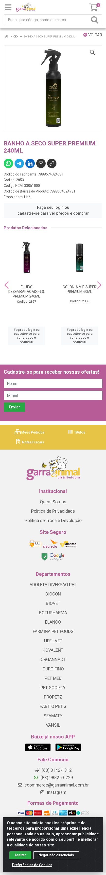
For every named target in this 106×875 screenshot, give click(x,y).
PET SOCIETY (53, 687)
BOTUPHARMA (53, 612)
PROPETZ (53, 697)
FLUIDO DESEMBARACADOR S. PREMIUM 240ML (26, 291)
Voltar (94, 35)
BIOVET (53, 603)
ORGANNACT (53, 659)
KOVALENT (53, 650)
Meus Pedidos (32, 432)
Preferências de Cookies (32, 865)
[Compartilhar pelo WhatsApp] (8, 163)
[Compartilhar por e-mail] (41, 163)
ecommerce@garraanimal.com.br (56, 785)
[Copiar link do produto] (51, 163)
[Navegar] (6, 285)
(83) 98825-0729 (56, 777)
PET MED (53, 678)
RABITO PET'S (53, 706)
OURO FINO (53, 668)
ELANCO (53, 622)
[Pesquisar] (95, 20)
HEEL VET (53, 640)
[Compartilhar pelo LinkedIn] (30, 163)
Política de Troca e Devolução (53, 520)
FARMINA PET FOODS (53, 631)
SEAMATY (53, 715)
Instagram (56, 792)
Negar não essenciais (56, 855)
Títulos (79, 432)
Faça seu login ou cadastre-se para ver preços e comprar (53, 210)
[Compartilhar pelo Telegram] (19, 163)
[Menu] (8, 7)
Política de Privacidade (53, 511)
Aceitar (20, 855)
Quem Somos (53, 501)
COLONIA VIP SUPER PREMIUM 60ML (79, 289)
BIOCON (53, 594)
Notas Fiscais (32, 442)
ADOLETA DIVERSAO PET (53, 584)
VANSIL (53, 725)
